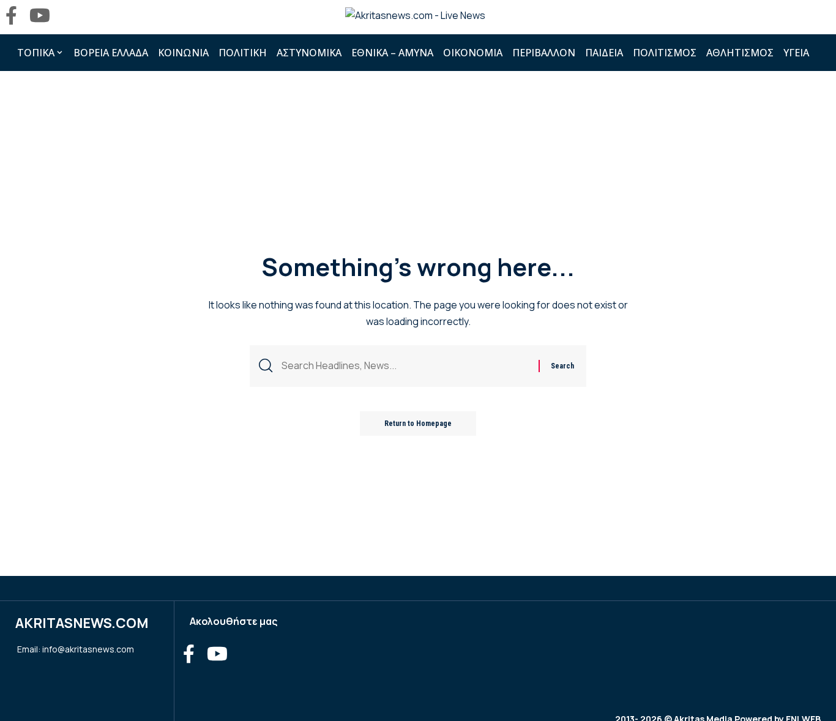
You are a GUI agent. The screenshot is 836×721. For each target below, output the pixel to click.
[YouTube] (39, 15)
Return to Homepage (418, 423)
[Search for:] (405, 365)
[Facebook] (11, 15)
